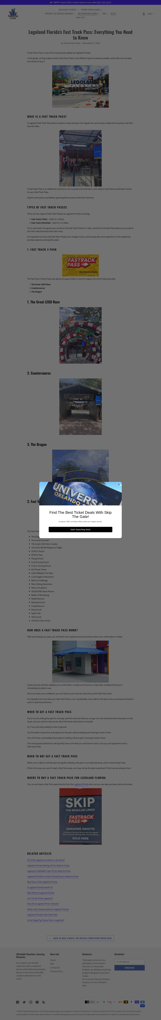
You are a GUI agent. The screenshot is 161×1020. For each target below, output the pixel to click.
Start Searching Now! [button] (80, 529)
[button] (119, 485)
